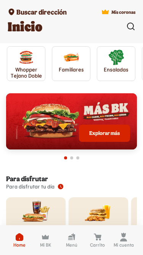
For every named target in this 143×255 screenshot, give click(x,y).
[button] (19, 240)
